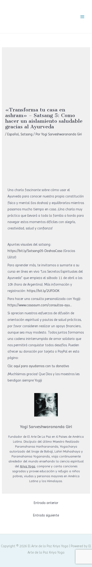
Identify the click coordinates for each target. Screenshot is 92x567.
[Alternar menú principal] (82, 17)
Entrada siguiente (46, 515)
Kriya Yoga (27, 466)
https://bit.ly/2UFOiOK (43, 291)
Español (13, 134)
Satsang (27, 134)
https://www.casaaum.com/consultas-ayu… (40, 305)
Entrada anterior (46, 503)
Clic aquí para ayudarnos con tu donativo (38, 366)
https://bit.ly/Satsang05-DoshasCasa (35, 251)
